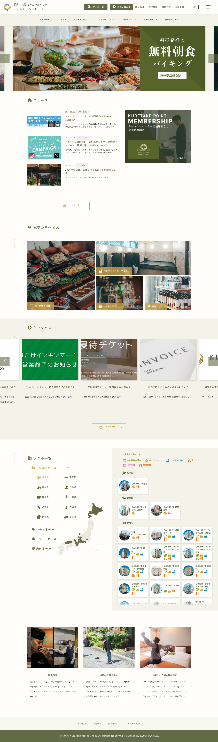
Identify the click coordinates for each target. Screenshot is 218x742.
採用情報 (53, 675)
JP (194, 7)
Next (213, 58)
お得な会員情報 (151, 20)
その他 (82, 165)
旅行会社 (153, 7)
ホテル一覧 (96, 7)
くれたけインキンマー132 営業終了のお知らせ (50, 387)
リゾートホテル (44, 539)
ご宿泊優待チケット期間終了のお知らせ (109, 387)
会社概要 (97, 723)
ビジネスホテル (50, 468)
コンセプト (61, 20)
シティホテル (42, 529)
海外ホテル (41, 548)
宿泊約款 (82, 723)
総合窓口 (139, 7)
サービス (83, 112)
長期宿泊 (179, 7)
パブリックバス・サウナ (105, 20)
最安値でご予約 (171, 20)
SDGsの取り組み (109, 675)
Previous (5, 58)
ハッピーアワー (130, 20)
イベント (83, 138)
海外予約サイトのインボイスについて (168, 387)
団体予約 (166, 7)
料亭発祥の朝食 (80, 20)
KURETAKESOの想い (165, 675)
